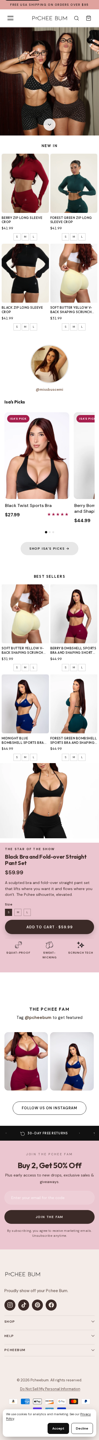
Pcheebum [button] (15, 1350)
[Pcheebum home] (22, 1274)
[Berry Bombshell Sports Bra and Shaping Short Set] (74, 613)
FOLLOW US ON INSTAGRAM (50, 1108)
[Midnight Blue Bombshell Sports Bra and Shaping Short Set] (25, 703)
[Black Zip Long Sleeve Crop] (25, 273)
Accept (58, 1428)
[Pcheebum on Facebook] (51, 1305)
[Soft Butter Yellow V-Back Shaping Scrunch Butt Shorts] (74, 273)
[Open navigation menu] (10, 18)
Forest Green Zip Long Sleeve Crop (71, 220)
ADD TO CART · (49, 927)
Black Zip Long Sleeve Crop (22, 309)
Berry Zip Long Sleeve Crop (22, 220)
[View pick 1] (46, 532)
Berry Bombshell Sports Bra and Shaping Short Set (73, 650)
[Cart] (88, 18)
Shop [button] (9, 1321)
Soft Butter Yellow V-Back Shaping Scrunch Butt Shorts (71, 309)
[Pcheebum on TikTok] (23, 1305)
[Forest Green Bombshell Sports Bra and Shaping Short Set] (74, 703)
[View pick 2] (50, 532)
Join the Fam (50, 1217)
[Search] (76, 18)
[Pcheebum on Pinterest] (37, 1305)
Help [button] (9, 1336)
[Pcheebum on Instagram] (9, 1305)
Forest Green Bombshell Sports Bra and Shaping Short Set (73, 740)
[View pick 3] (53, 532)
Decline (82, 1428)
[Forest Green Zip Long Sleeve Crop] (74, 183)
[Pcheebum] (49, 18)
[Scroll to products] (49, 126)
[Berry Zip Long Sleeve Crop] (25, 183)
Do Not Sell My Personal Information (50, 1389)
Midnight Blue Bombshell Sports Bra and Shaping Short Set (23, 740)
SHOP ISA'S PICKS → (49, 548)
